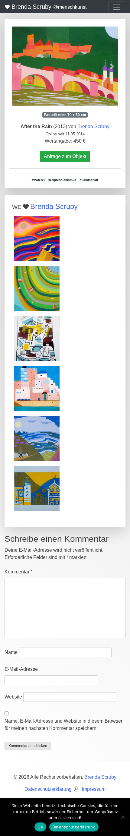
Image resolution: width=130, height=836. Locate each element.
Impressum (94, 789)
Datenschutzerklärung (48, 789)
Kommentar (18, 571)
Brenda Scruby (48, 6)
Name (11, 652)
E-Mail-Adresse (21, 669)
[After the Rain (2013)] (65, 66)
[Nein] (122, 817)
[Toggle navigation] (116, 7)
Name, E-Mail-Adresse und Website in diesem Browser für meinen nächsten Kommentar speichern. (63, 724)
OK (40, 827)
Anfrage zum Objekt (65, 156)
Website (13, 696)
